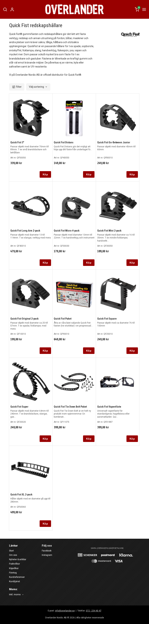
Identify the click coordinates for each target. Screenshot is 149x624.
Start (11, 550)
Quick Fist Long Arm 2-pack (25, 230)
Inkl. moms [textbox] (15, 594)
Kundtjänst (14, 581)
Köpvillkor (14, 568)
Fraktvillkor (14, 564)
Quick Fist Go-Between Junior (113, 142)
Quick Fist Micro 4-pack (66, 230)
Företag (13, 572)
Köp (45, 174)
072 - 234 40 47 (93, 610)
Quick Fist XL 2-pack (21, 494)
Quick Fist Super (19, 406)
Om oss (13, 555)
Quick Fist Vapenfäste (109, 406)
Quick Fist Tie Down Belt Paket (70, 406)
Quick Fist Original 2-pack (24, 318)
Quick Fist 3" (17, 142)
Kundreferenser (17, 577)
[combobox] (38, 86)
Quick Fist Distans (63, 142)
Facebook (46, 550)
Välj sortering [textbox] (36, 86)
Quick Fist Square (107, 318)
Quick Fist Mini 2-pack (109, 230)
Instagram (47, 555)
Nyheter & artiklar (17, 559)
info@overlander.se (65, 610)
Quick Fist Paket (62, 318)
